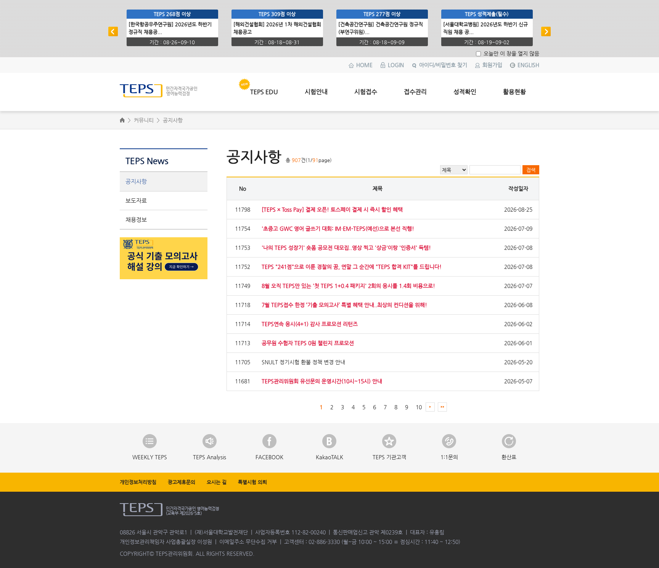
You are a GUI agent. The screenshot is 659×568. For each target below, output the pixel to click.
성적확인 (464, 91)
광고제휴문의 (181, 482)
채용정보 (136, 219)
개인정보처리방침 (138, 482)
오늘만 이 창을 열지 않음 (510, 53)
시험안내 (316, 91)
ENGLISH (528, 65)
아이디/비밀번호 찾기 (443, 65)
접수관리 (415, 91)
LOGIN (396, 65)
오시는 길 (217, 482)
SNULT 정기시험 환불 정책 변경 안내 (303, 362)
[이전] (113, 31)
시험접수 (365, 91)
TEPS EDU (264, 91)
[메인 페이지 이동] (171, 87)
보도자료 (136, 200)
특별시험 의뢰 (252, 482)
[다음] (546, 31)
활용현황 (514, 91)
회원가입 (492, 65)
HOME (364, 65)
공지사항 (136, 181)
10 (419, 407)
